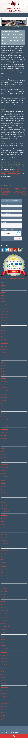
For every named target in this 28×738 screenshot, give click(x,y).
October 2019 (4, 547)
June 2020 (3, 521)
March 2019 (3, 569)
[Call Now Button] (14, 736)
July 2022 (3, 441)
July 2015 (3, 709)
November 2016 (4, 658)
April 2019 (3, 566)
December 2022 (4, 426)
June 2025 (3, 330)
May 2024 (3, 371)
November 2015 (4, 696)
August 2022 (4, 438)
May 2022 (3, 448)
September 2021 (5, 473)
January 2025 (4, 346)
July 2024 (3, 365)
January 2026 (4, 308)
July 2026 (3, 289)
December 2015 (4, 693)
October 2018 (4, 585)
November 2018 (4, 582)
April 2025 (3, 336)
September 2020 (5, 512)
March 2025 (3, 340)
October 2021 (4, 470)
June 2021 (3, 483)
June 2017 (3, 636)
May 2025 (3, 333)
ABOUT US (10, 729)
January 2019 (4, 575)
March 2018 (3, 607)
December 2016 (4, 655)
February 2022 (4, 457)
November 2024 (4, 352)
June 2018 (3, 598)
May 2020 (3, 524)
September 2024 (5, 359)
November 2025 (4, 314)
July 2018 (3, 594)
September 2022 (5, 435)
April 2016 (3, 680)
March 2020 (3, 531)
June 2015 (3, 712)
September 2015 (5, 703)
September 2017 (5, 626)
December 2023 (4, 387)
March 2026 (3, 301)
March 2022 (3, 454)
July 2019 (3, 556)
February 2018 (4, 610)
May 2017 (3, 639)
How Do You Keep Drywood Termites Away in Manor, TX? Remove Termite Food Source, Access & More (7, 191)
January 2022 (4, 461)
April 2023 (3, 413)
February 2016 (4, 687)
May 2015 (3, 715)
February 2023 (4, 419)
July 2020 (3, 518)
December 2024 (4, 349)
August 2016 (4, 668)
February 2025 (4, 343)
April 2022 (3, 451)
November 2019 (4, 543)
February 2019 (4, 572)
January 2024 (4, 384)
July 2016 (3, 671)
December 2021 (4, 464)
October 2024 (4, 355)
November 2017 (4, 620)
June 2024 (3, 368)
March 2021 (3, 492)
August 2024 (4, 362)
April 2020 (3, 527)
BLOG (7, 733)
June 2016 (3, 674)
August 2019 (4, 553)
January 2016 (4, 690)
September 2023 (5, 397)
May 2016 (3, 677)
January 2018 (4, 614)
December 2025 (4, 311)
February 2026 (4, 305)
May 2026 (3, 295)
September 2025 (5, 320)
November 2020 (4, 505)
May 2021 (3, 486)
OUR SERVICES (18, 729)
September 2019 (5, 550)
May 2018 (3, 601)
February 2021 (4, 496)
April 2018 (3, 604)
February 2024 (4, 381)
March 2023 (3, 416)
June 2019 (3, 559)
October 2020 (4, 508)
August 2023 (4, 400)
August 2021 (4, 477)
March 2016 (3, 684)
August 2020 (4, 515)
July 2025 (3, 327)
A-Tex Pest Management (10, 70)
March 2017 (3, 645)
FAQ (3, 733)
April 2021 (3, 489)
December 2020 (4, 502)
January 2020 (4, 537)
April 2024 (3, 375)
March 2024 (3, 378)
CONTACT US (14, 733)
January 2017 (4, 652)
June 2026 (3, 292)
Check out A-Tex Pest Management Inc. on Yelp (12, 278)
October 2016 (4, 661)
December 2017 (4, 617)
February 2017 (4, 649)
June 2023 (3, 406)
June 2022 (3, 445)
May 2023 (3, 410)
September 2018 (5, 588)
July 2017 (3, 633)
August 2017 (4, 629)
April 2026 (3, 298)
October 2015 (4, 700)
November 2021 (4, 467)
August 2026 (4, 285)
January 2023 (4, 422)
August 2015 (4, 706)
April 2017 (3, 642)
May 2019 (3, 563)
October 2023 (4, 394)
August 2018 (4, 591)
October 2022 (4, 432)
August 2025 (4, 324)
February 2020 (4, 534)
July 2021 (3, 480)
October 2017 (4, 623)
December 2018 (4, 578)
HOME (4, 729)
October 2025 (4, 317)
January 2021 (4, 499)
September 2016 (5, 664)
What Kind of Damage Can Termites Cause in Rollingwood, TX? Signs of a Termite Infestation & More (20, 191)
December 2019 (4, 540)
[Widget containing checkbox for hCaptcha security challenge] (11, 233)
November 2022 (4, 429)
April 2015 (3, 719)
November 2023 (4, 391)
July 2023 (3, 403)
